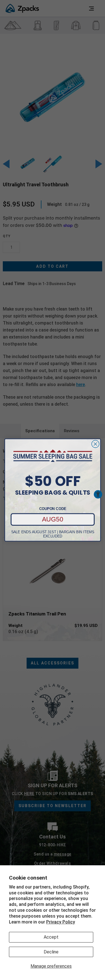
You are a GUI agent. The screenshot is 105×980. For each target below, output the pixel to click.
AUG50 (52, 519)
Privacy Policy (60, 922)
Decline (51, 952)
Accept (51, 937)
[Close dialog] (95, 444)
